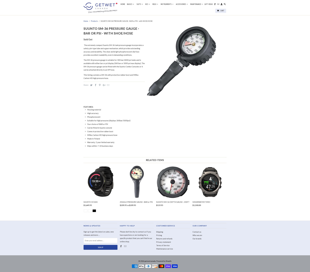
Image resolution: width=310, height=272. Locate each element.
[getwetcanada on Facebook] (121, 246)
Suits (140, 4)
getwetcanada (150, 261)
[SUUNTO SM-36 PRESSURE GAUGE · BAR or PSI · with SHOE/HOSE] (182, 61)
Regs (155, 4)
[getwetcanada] (100, 8)
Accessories (182, 4)
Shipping (159, 232)
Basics (130, 4)
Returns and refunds (164, 239)
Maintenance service (164, 249)
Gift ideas (209, 4)
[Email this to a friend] (108, 85)
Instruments (167, 4)
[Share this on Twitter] (91, 85)
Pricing (159, 235)
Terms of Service (163, 245)
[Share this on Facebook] (95, 85)
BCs (147, 4)
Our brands (197, 239)
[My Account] (222, 4)
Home (123, 4)
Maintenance (196, 4)
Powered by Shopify (163, 261)
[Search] (225, 4)
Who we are (197, 235)
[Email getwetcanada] (125, 246)
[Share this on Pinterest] (99, 85)
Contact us (197, 232)
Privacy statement (163, 242)
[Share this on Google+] (103, 85)
